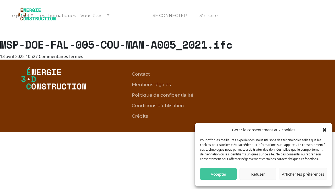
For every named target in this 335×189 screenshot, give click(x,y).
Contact (141, 74)
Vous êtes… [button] (92, 15)
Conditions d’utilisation (158, 105)
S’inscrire (208, 15)
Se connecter (170, 15)
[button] (324, 129)
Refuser (258, 174)
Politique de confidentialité (162, 95)
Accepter (218, 174)
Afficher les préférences (303, 174)
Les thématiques (56, 15)
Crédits (140, 116)
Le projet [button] (19, 15)
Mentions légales (151, 84)
